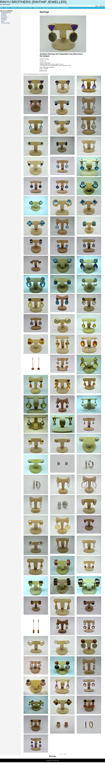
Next (65, 754)
